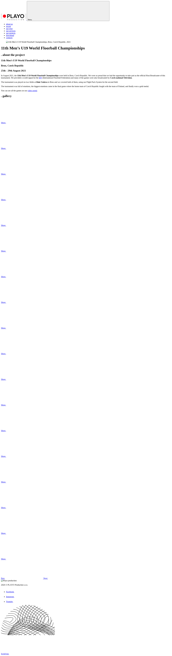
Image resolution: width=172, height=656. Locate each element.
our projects (10, 33)
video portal (32, 91)
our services (10, 31)
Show (3, 123)
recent (8, 26)
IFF (40, 78)
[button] (22, 578)
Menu (30, 20)
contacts (9, 38)
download (10, 35)
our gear (9, 29)
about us (9, 24)
